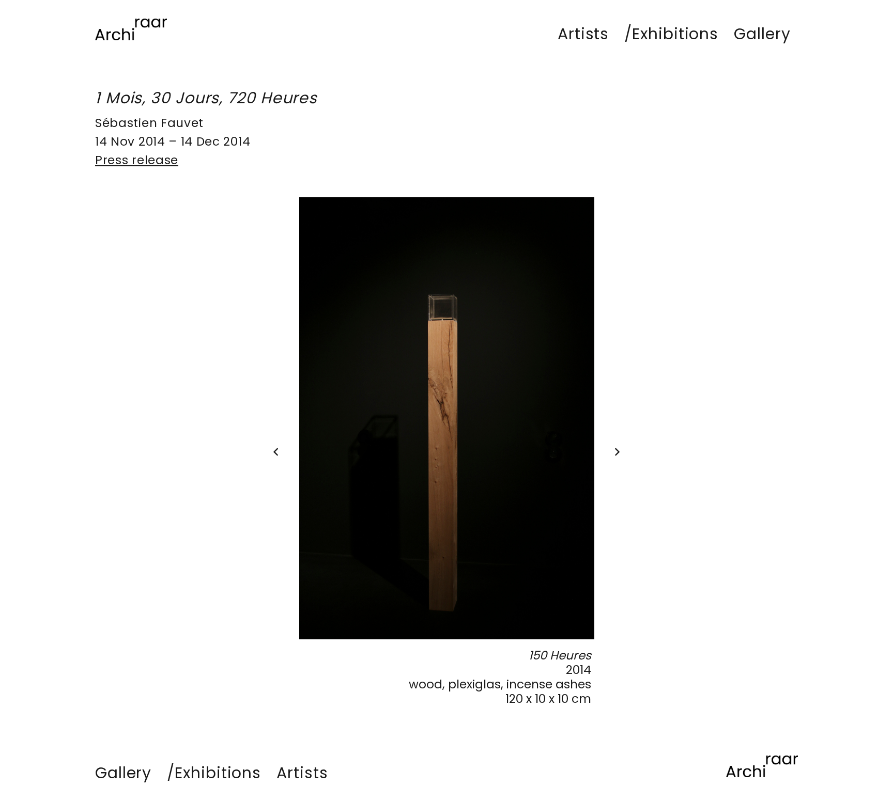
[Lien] (131, 29)
